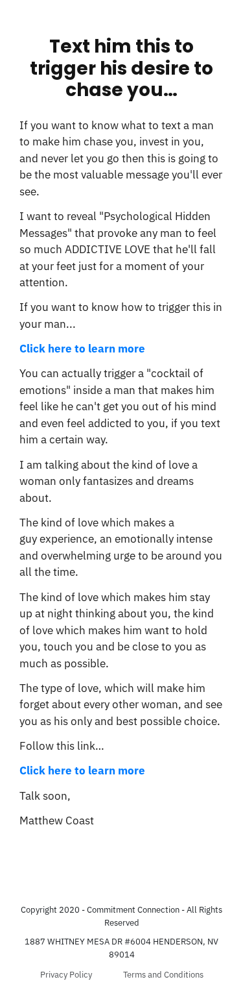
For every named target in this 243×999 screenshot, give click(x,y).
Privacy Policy (66, 974)
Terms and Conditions (163, 974)
